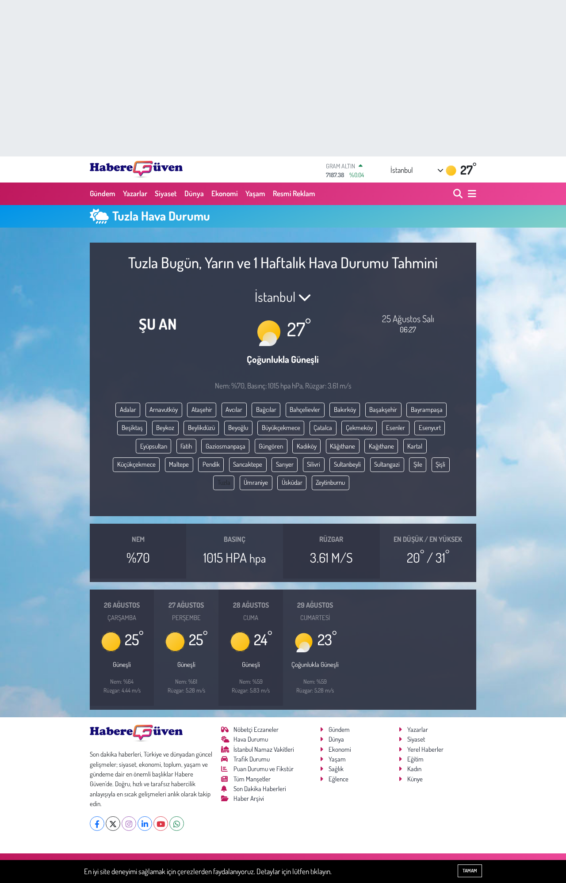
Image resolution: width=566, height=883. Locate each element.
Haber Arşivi (248, 798)
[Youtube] (160, 823)
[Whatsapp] (176, 823)
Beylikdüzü (201, 427)
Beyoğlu (238, 427)
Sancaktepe (247, 464)
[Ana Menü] (470, 193)
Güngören (271, 446)
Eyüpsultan (153, 446)
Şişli (440, 464)
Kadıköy (307, 446)
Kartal (414, 446)
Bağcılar (266, 409)
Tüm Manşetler (252, 779)
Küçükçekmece (136, 464)
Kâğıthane (342, 446)
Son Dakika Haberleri (259, 788)
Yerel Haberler (425, 749)
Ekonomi (224, 193)
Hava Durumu (250, 739)
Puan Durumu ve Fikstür (263, 769)
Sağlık (336, 769)
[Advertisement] (283, 78)
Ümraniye (256, 482)
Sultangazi (387, 464)
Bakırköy (345, 409)
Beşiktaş (132, 427)
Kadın (414, 769)
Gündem (102, 193)
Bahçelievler (305, 409)
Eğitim (415, 759)
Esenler (395, 427)
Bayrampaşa (427, 409)
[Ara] (458, 193)
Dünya (194, 193)
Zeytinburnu (330, 482)
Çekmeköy (359, 427)
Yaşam (255, 193)
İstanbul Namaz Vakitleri (263, 749)
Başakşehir (383, 409)
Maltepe (179, 464)
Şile (417, 464)
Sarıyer (285, 464)
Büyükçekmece (281, 427)
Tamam (470, 871)
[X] (113, 823)
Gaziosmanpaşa (225, 446)
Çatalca (323, 427)
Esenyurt (430, 427)
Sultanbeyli (347, 464)
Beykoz (165, 427)
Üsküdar (292, 482)
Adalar (128, 409)
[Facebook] (97, 823)
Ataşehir (201, 409)
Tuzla (224, 482)
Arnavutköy (163, 409)
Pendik (211, 464)
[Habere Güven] (136, 169)
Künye (415, 779)
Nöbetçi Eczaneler (256, 729)
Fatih (186, 446)
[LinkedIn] (145, 823)
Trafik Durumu (251, 759)
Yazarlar (135, 193)
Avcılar (234, 409)
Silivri (313, 464)
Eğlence (338, 779)
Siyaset (166, 193)
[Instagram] (129, 823)
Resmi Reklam (294, 193)
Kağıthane (381, 446)
